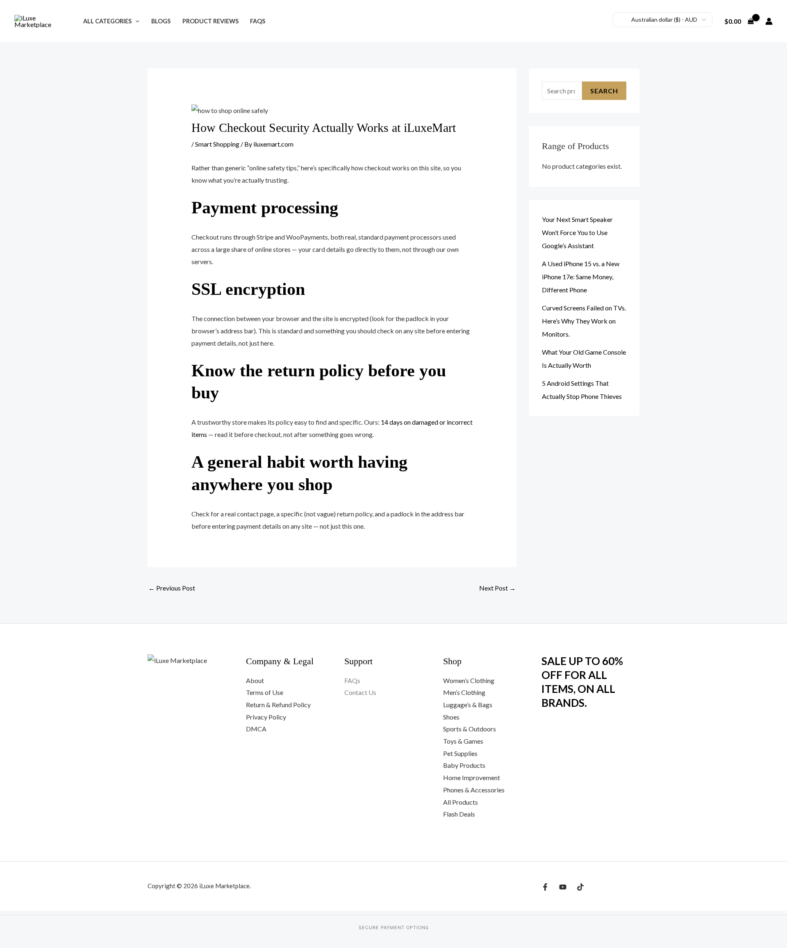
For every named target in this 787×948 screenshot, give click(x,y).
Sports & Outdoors (469, 729)
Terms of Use (264, 692)
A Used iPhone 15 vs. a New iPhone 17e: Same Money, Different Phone (580, 277)
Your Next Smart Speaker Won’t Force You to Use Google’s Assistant (577, 232)
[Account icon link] (769, 21)
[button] (135, 21)
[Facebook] (545, 887)
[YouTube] (562, 887)
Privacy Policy (266, 717)
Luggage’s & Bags (467, 704)
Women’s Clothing (468, 680)
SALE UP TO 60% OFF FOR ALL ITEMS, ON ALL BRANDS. (582, 681)
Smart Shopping (217, 144)
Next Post (497, 588)
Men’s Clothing (464, 692)
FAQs (257, 21)
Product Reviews (210, 21)
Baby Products (464, 765)
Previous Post (171, 588)
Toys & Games (463, 741)
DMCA (256, 729)
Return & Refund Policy (278, 704)
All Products (460, 802)
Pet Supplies (460, 753)
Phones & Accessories (474, 790)
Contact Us (360, 692)
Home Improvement (471, 777)
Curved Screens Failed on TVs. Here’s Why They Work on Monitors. (584, 321)
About (255, 680)
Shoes (451, 717)
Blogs (161, 21)
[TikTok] (580, 887)
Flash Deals (459, 814)
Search (604, 91)
